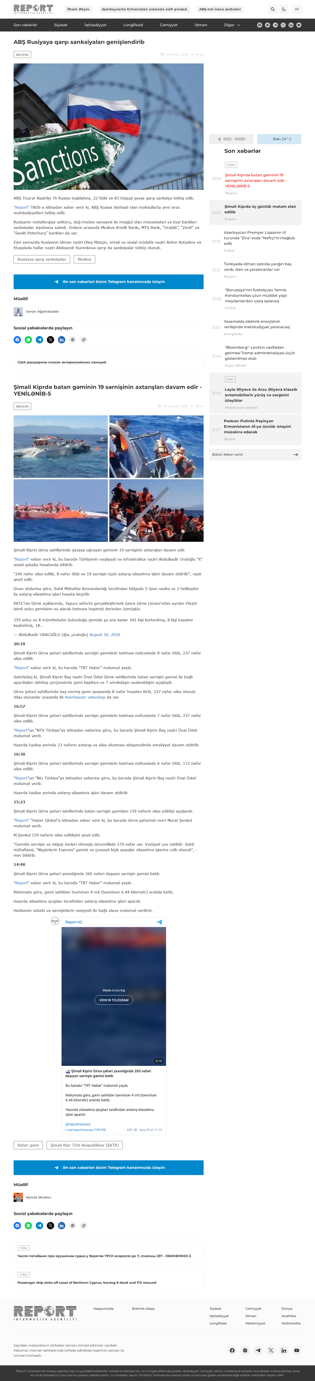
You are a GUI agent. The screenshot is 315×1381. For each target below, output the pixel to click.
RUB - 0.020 (234, 139)
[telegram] (275, 25)
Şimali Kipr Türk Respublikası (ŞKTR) (85, 1145)
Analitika (289, 1316)
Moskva (84, 259)
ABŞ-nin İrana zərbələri (220, 9)
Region (22, 55)
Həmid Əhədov (38, 1197)
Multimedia (291, 1323)
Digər (229, 25)
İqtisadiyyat (219, 1316)
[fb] (259, 25)
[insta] (267, 25)
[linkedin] (291, 25)
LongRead (218, 1323)
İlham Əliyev (78, 9)
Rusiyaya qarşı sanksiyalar (42, 259)
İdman (251, 1316)
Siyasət (215, 1309)
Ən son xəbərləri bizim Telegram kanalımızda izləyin (114, 282)
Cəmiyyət (254, 1309)
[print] (72, 339)
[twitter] (283, 25)
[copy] (83, 339)
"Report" (21, 559)
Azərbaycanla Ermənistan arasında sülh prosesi (144, 9)
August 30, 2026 (104, 634)
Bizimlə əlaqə (143, 1309)
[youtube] (298, 25)
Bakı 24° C (282, 139)
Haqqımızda (103, 1309)
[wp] (28, 339)
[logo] (33, 9)
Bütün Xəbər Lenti (227, 454)
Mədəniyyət (255, 1323)
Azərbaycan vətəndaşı (85, 697)
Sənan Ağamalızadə (42, 311)
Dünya (287, 1309)
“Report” (21, 207)
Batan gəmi (28, 1145)
